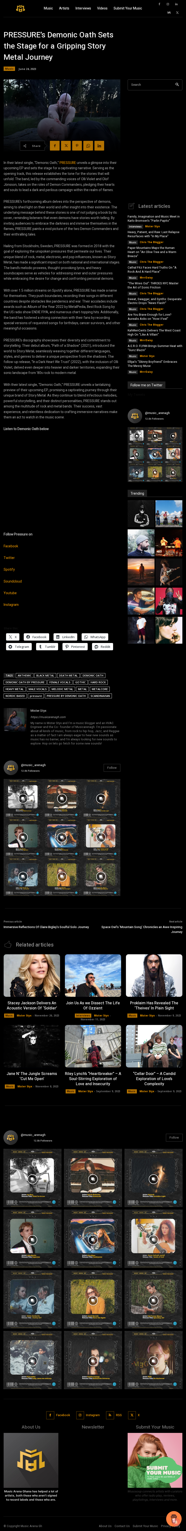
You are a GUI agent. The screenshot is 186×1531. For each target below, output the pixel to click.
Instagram (11, 604)
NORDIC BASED (15, 696)
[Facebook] (159, 4)
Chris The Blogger (151, 242)
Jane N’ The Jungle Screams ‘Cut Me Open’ (32, 1076)
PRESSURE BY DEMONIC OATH (66, 696)
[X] (177, 13)
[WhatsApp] (88, 146)
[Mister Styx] (15, 727)
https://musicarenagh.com (48, 717)
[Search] (177, 84)
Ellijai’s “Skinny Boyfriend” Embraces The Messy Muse (152, 364)
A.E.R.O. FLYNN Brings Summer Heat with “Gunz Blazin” (155, 348)
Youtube (10, 593)
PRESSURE (68, 162)
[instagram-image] (23, 798)
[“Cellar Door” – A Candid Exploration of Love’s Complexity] (154, 1046)
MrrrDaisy (146, 277)
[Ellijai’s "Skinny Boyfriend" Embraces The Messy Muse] (168, 631)
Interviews (135, 226)
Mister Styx (38, 710)
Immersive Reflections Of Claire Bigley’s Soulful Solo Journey (46, 927)
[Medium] (169, 13)
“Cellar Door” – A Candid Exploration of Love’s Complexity (154, 1079)
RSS (119, 1415)
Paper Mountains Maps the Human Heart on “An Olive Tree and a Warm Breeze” (152, 252)
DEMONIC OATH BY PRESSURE (25, 682)
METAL (82, 689)
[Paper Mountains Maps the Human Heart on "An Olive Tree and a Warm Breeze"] (141, 543)
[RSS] (110, 1415)
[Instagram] (167, 4)
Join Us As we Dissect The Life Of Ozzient (93, 1005)
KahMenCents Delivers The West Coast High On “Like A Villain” (154, 332)
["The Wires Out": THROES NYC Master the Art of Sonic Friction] (141, 572)
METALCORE (100, 689)
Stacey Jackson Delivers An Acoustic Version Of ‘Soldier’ (32, 1005)
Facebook (11, 546)
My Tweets (136, 394)
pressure (36, 696)
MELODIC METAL (62, 689)
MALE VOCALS (38, 689)
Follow (112, 767)
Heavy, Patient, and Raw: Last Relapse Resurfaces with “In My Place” (153, 234)
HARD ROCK (98, 682)
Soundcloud (13, 581)
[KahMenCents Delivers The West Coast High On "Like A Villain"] (168, 602)
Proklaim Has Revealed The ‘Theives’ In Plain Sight (154, 1005)
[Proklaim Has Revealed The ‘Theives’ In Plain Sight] (154, 975)
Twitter (9, 557)
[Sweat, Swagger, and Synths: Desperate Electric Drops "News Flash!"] (168, 572)
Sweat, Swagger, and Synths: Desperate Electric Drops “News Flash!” (155, 301)
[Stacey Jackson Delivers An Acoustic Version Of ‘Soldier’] (32, 975)
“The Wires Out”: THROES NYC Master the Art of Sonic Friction (153, 285)
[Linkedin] (176, 4)
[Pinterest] (77, 146)
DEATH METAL (68, 675)
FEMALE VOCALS (59, 682)
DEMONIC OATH (93, 675)
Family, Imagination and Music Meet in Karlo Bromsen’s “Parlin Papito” (154, 218)
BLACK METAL (45, 675)
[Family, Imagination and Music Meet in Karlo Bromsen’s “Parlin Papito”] (141, 514)
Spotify (9, 569)
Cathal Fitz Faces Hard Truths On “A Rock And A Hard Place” (152, 269)
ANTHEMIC (24, 675)
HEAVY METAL (15, 689)
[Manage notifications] (176, 1522)
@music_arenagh (33, 765)
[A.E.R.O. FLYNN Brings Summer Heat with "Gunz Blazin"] (141, 631)
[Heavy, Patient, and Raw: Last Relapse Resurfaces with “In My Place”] (168, 514)
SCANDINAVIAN (100, 696)
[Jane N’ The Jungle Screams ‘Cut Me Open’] (32, 1046)
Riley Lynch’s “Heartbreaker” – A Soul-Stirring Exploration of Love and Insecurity (93, 1079)
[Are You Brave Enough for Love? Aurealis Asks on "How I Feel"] (141, 602)
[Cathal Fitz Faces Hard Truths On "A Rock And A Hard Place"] (168, 543)
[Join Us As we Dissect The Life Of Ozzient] (93, 975)
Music (9, 68)
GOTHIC (80, 682)
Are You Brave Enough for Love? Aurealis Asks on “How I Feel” (149, 317)
